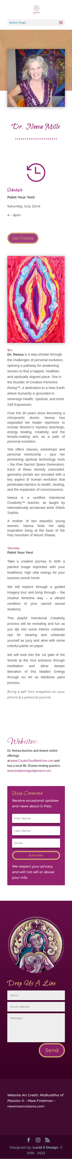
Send (52, 1050)
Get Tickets (23, 238)
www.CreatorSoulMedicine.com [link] (32, 760)
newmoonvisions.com (25, 1106)
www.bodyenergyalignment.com (29, 770)
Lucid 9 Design (45, 1147)
